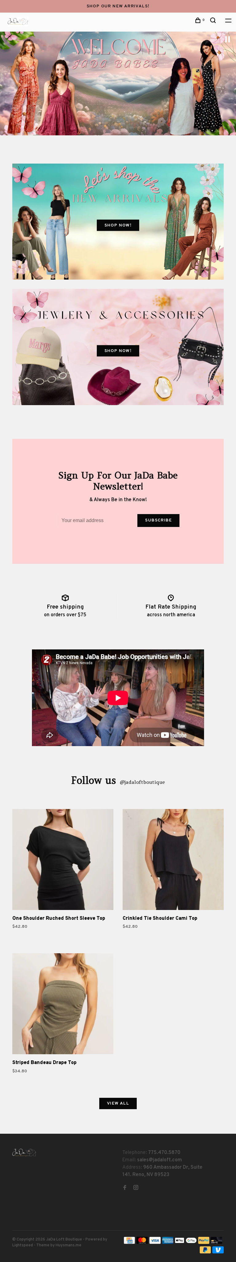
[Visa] (155, 1243)
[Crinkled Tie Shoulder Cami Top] (173, 860)
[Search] (214, 21)
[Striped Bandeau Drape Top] (62, 1005)
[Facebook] (124, 1188)
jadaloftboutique (142, 782)
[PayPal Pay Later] (205, 1252)
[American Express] (168, 1243)
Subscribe (158, 520)
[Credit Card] (129, 1243)
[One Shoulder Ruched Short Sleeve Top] (62, 860)
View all (118, 1103)
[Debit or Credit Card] (216, 1243)
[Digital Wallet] (185, 1243)
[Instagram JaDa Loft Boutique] (135, 1188)
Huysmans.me (68, 1245)
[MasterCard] (142, 1243)
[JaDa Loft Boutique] (24, 1153)
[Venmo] (218, 1252)
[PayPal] (204, 1243)
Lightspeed (22, 1245)
